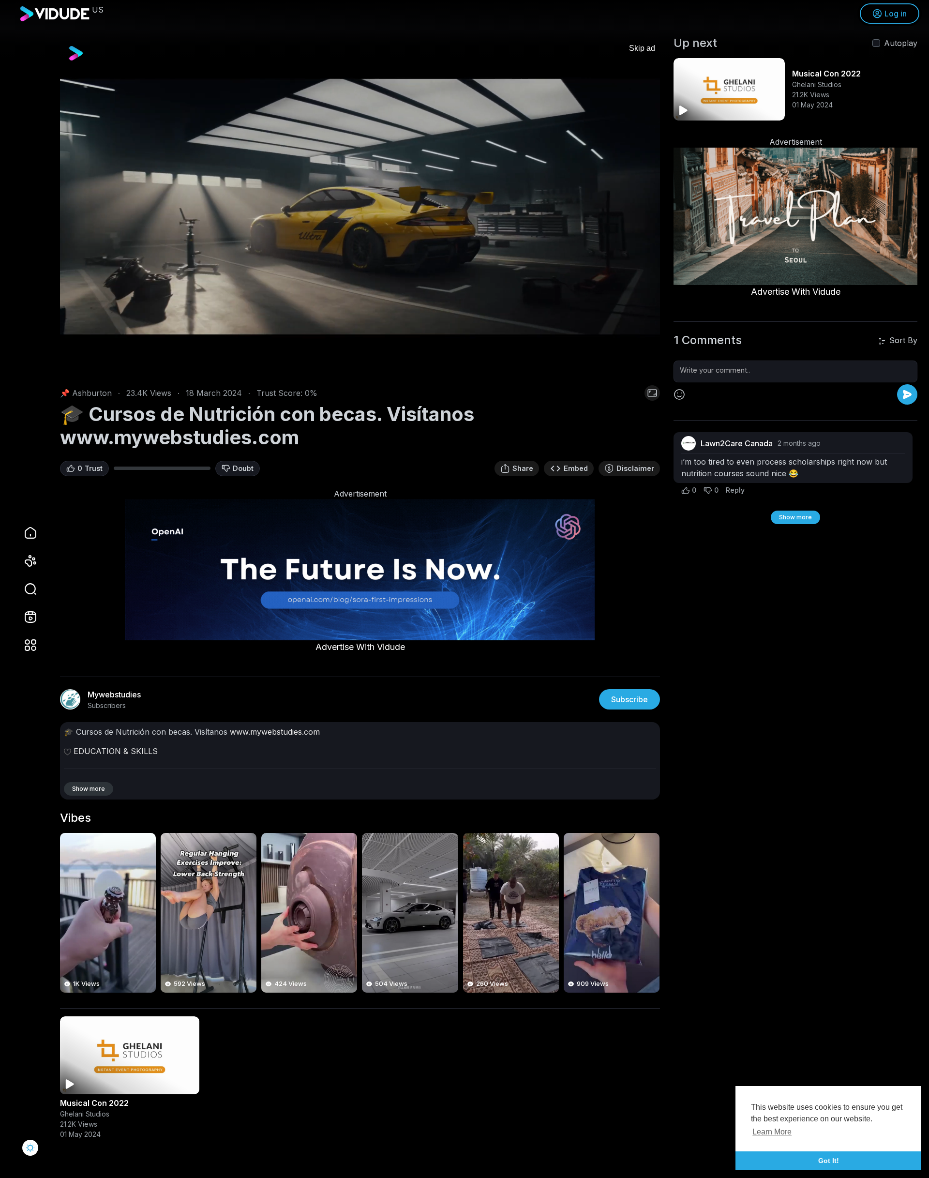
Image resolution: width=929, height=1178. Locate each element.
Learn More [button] (772, 1132)
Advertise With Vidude (360, 647)
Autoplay (900, 43)
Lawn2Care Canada (737, 443)
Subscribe (629, 699)
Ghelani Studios (84, 1114)
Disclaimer (635, 468)
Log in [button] (895, 13)
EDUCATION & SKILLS (116, 751)
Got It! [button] (828, 1160)
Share (522, 468)
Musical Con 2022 (94, 1103)
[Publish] (907, 394)
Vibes (75, 818)
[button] (24, 589)
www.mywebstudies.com (275, 732)
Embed (576, 468)
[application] (360, 207)
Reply (735, 490)
